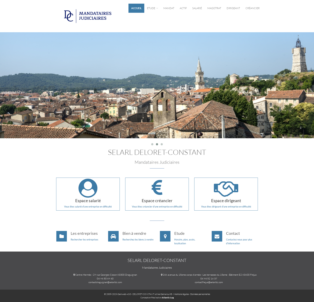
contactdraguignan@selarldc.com (105, 282)
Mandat (168, 8)
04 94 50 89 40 (105, 278)
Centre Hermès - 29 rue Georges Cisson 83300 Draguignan (106, 274)
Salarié (197, 8)
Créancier (252, 8)
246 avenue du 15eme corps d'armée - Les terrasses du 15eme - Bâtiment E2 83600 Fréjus (210, 274)
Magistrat (214, 8)
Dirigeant (233, 8)
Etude (151, 8)
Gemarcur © (166, 294)
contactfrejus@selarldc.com (209, 282)
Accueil (136, 8)
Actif (183, 8)
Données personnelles (200, 294)
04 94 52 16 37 (208, 278)
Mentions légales (181, 294)
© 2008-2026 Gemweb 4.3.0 (117, 294)
